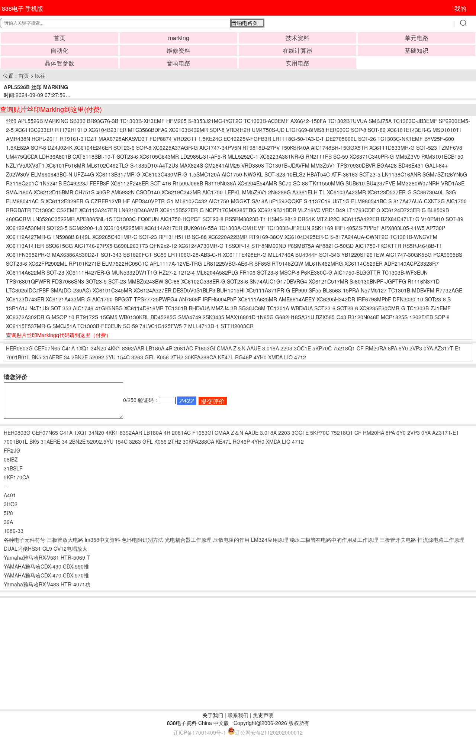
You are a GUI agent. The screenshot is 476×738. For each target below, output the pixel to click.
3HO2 (10, 504)
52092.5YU (102, 357)
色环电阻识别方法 (142, 539)
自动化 (59, 50)
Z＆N (239, 348)
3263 (137, 357)
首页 (59, 37)
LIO (288, 357)
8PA (392, 348)
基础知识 (416, 50)
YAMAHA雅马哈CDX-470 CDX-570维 (46, 575)
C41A (68, 348)
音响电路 (178, 63)
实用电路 (297, 63)
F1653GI (204, 348)
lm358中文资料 (102, 539)
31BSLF (13, 468)
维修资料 (178, 50)
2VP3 (415, 348)
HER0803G (19, 348)
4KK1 (114, 348)
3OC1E (302, 348)
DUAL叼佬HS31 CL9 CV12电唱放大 (45, 548)
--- (6, 486)
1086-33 (13, 530)
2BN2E (79, 357)
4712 (300, 357)
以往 (40, 75)
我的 (460, 8)
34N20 (98, 348)
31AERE (52, 357)
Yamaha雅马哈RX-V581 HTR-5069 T (47, 557)
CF (360, 348)
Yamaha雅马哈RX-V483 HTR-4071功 (47, 584)
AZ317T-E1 (447, 348)
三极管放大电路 (65, 539)
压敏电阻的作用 (231, 539)
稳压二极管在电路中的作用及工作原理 (334, 539)
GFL (150, 357)
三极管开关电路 (398, 539)
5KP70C (322, 348)
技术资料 (297, 37)
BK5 (36, 357)
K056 (163, 357)
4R (169, 348)
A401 (10, 495)
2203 (286, 348)
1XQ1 (82, 348)
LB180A (155, 348)
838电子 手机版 (22, 8)
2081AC (183, 348)
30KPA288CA (200, 357)
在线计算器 (297, 50)
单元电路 (416, 37)
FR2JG (12, 450)
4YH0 (260, 357)
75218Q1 (344, 348)
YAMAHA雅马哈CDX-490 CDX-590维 (46, 566)
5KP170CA (16, 477)
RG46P (243, 357)
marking (178, 37)
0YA (428, 348)
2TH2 (176, 357)
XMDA (275, 357)
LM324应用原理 (269, 539)
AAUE (254, 348)
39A (8, 521)
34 (67, 357)
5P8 (8, 513)
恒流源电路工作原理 (441, 539)
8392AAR (133, 348)
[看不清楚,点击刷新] (186, 400)
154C (123, 357)
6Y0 (403, 348)
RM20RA (375, 348)
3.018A (270, 348)
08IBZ (11, 459)
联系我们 (238, 715)
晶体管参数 (59, 63)
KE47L (226, 357)
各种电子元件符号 (24, 539)
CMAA (224, 348)
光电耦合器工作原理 (188, 539)
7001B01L (18, 357)
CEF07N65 (47, 348)
